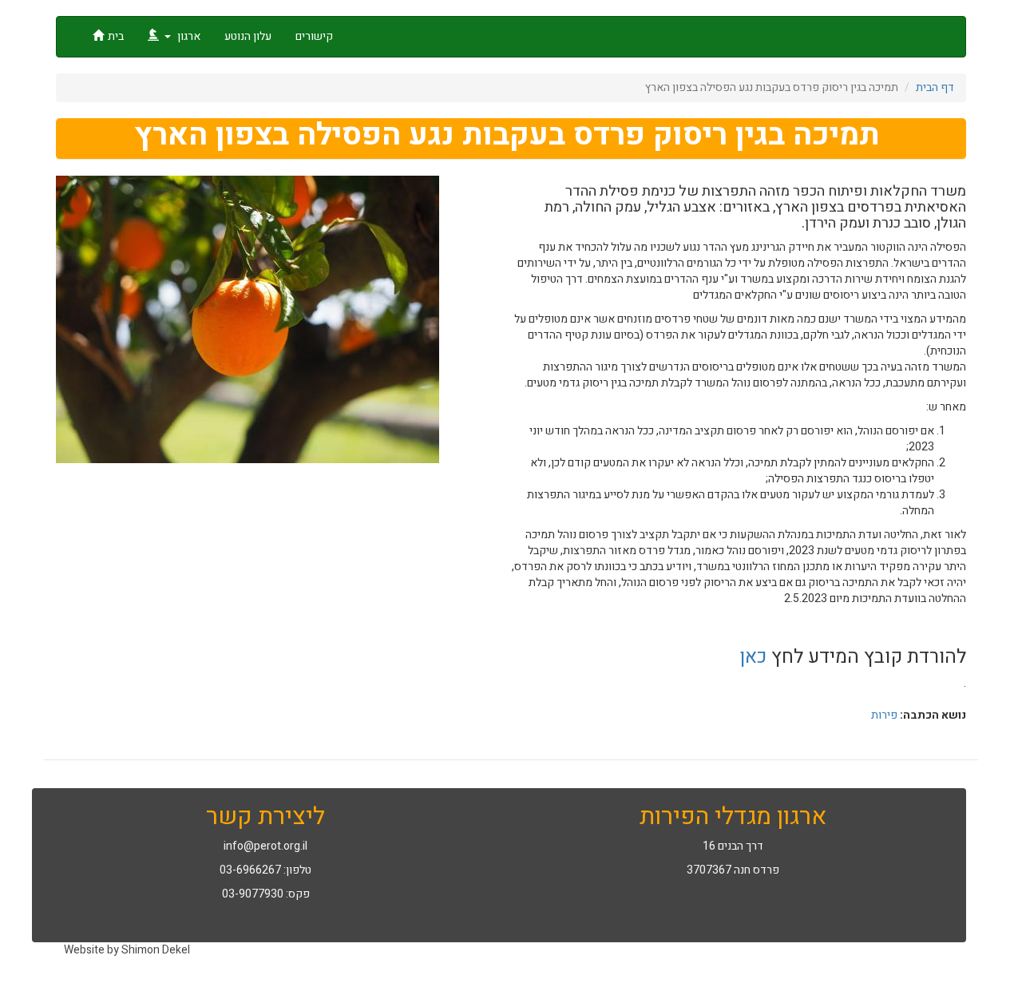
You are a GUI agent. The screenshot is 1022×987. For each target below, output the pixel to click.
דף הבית (935, 87)
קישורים (314, 36)
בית (116, 36)
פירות (884, 715)
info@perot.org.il (265, 846)
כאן (752, 657)
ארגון (187, 36)
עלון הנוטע (247, 36)
